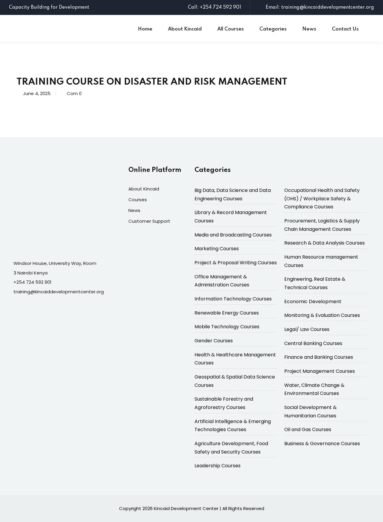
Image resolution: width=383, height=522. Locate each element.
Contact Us (345, 29)
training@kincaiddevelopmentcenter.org (58, 292)
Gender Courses (213, 340)
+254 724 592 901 (32, 282)
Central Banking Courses (313, 343)
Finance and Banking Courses (318, 357)
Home (145, 29)
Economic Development (312, 301)
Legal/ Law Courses (306, 329)
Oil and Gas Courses (307, 429)
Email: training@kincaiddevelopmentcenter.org (320, 7)
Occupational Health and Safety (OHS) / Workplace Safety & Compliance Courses (322, 198)
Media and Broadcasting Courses (233, 234)
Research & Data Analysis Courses (324, 242)
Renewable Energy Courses (226, 312)
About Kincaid (185, 29)
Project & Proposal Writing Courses (235, 262)
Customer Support (149, 221)
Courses (137, 199)
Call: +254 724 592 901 (214, 7)
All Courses (230, 29)
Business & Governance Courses (322, 443)
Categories (273, 29)
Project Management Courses (319, 371)
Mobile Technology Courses (226, 326)
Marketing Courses (216, 248)
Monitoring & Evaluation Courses (322, 315)
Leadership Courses (217, 465)
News (309, 29)
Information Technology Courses (233, 298)
